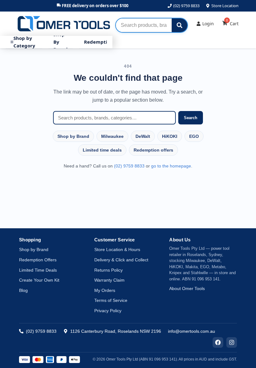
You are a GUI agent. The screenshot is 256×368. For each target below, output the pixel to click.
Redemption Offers (38, 259)
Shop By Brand (60, 42)
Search (190, 117)
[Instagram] (231, 342)
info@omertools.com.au (191, 331)
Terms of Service (110, 300)
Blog (23, 290)
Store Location (225, 5)
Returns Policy (108, 270)
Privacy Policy (107, 310)
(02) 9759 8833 (186, 5)
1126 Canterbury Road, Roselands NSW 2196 (115, 331)
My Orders (104, 290)
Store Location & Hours (117, 249)
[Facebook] (218, 342)
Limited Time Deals (38, 270)
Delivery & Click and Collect (121, 259)
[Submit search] (179, 25)
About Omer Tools (187, 288)
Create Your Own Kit (39, 280)
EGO (194, 136)
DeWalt (142, 136)
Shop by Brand (73, 136)
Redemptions (100, 42)
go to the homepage (171, 165)
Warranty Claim (109, 280)
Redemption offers (153, 150)
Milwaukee (112, 136)
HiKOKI (169, 136)
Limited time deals (102, 150)
